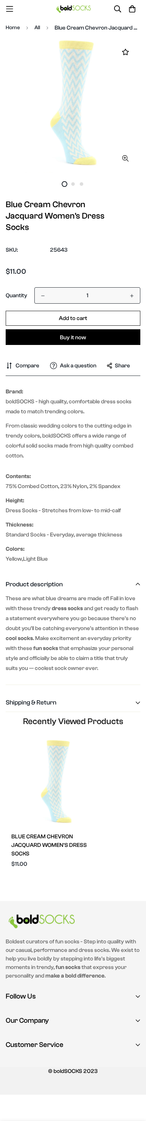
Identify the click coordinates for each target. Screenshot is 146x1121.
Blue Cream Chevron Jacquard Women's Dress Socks (49, 845)
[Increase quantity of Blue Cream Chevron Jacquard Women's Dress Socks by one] (132, 296)
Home (13, 28)
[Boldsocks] (73, 8)
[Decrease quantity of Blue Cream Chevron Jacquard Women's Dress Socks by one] (43, 296)
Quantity (16, 295)
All (37, 28)
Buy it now (73, 337)
